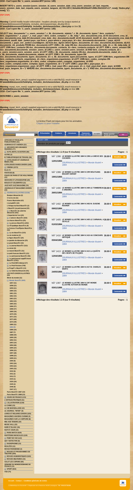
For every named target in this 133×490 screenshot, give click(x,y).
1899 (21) (13, 358)
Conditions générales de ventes (35, 481)
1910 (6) (13, 371)
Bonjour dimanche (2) (15, 195)
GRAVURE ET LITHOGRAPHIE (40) (17, 180)
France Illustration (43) (15, 200)
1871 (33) (13, 317)
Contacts (58, 133)
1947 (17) (13, 389)
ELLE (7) (7, 170)
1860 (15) (13, 291)
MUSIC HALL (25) (10, 424)
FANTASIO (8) (9, 173)
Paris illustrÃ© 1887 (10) (16, 392)
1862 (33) (13, 296)
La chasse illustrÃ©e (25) (16, 220)
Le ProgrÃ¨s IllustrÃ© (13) (16, 268)
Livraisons (72, 133)
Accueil (40, 140)
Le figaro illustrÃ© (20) (15, 238)
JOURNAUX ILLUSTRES (74, 162)
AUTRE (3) (8, 155)
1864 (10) (13, 301)
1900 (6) (13, 361)
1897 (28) (13, 353)
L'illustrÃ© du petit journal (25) (18, 208)
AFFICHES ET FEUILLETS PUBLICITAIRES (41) (13, 141)
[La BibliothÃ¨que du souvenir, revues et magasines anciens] (11, 131)
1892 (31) (13, 340)
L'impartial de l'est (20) (15, 215)
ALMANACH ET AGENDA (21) (15, 145)
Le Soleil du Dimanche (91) (19, 271)
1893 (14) (13, 343)
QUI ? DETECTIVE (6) (12, 441)
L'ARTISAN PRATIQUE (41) (14, 400)
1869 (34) (13, 311)
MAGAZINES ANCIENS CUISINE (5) (17, 416)
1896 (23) (13, 350)
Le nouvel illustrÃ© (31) (15, 251)
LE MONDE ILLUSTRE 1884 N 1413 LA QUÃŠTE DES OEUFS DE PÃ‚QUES (81, 252)
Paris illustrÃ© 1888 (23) (16, 394)
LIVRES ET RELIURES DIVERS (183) (17, 414)
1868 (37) (13, 309)
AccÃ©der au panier (111, 135)
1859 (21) (13, 288)
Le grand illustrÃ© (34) (15, 243)
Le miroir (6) (11, 248)
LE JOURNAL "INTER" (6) (13, 411)
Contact (19, 481)
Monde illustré (94, 162)
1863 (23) (13, 298)
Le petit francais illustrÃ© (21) (18, 253)
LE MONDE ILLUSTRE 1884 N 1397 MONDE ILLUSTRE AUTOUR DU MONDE (79, 284)
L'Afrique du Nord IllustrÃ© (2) (18, 206)
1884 (46, 140)
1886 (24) (13, 330)
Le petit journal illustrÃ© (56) (19, 256)
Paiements (86, 134)
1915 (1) (13, 379)
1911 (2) (12, 374)
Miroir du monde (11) (14, 278)
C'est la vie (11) (12, 198)
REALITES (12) (9, 446)
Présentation (45, 133)
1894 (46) (13, 345)
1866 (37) (13, 306)
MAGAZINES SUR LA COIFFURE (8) (17, 419)
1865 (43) (13, 304)
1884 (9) (13, 327)
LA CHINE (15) (9, 405)
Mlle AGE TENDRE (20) (12, 422)
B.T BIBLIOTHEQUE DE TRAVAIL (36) (18, 157)
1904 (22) (13, 366)
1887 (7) (13, 332)
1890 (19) (13, 337)
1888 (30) (13, 335)
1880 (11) (13, 324)
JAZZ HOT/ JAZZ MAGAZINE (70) (16, 185)
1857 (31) (13, 283)
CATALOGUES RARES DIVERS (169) (17, 164)
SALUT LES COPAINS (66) (14, 462)
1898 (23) (13, 356)
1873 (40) (13, 319)
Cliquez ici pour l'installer (48, 123)
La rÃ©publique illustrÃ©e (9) (18, 226)
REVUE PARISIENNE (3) (13, 449)
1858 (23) (13, 286)
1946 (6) (13, 387)
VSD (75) (7, 472)
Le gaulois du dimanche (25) (17, 240)
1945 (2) (13, 384)
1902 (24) (13, 363)
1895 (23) (13, 348)
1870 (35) (13, 314)
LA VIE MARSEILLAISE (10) (14, 408)
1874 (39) (13, 322)
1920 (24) (13, 381)
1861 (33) (13, 293)
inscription (97, 133)
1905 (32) (13, 369)
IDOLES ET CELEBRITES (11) (15, 183)
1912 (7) (13, 376)
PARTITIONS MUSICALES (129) (15, 435)
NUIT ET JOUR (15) (11, 430)
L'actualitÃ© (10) (13, 203)
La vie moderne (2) (14, 235)
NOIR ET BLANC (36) (12, 427)
